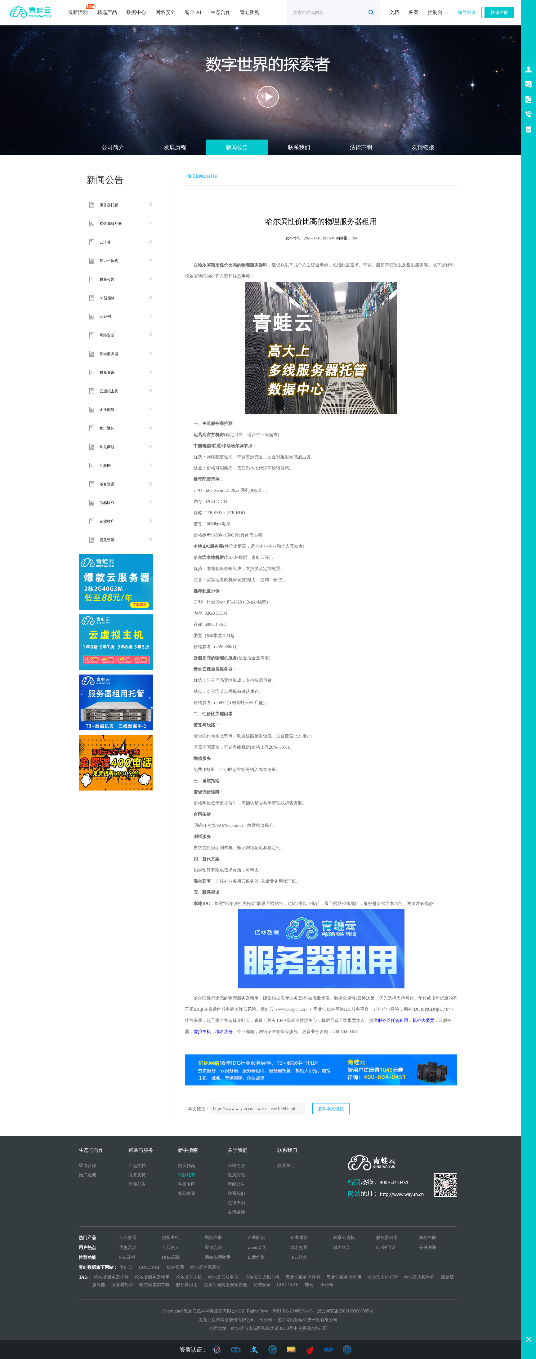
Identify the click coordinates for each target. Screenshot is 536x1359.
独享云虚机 (344, 1237)
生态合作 (220, 12)
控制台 (435, 12)
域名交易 (299, 1247)
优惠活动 (127, 1247)
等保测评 (427, 1247)
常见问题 (107, 447)
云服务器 (127, 1237)
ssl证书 (105, 316)
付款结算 (186, 1175)
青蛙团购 (250, 12)
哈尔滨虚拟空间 (419, 1277)
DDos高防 (171, 1257)
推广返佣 (107, 428)
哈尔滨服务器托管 (111, 1277)
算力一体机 (109, 261)
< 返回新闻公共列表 (201, 176)
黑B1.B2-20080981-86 (292, 1311)
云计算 (105, 242)
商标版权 (107, 503)
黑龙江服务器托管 (303, 1277)
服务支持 (137, 1175)
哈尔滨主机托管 (383, 1277)
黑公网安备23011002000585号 (345, 1311)
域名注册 (213, 1237)
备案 (413, 12)
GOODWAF (149, 1267)
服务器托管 (109, 205)
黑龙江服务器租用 (344, 1277)
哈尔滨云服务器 (223, 1277)
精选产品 (107, 12)
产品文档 (137, 1165)
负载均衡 (256, 1257)
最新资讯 (107, 372)
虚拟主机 (170, 1237)
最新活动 (78, 12)
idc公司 (326, 1284)
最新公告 (107, 279)
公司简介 (113, 147)
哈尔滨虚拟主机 (154, 1284)
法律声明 (361, 147)
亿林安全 (262, 1284)
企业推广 (107, 521)
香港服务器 (109, 354)
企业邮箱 (107, 410)
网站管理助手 (218, 1257)
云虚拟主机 (109, 391)
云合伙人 (170, 1247)
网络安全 (165, 12)
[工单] (528, 129)
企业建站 (299, 1237)
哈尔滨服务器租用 (152, 1277)
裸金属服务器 (111, 223)
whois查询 (257, 1247)
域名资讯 (107, 484)
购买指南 (186, 1165)
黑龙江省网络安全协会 (225, 1284)
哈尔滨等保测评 (205, 1267)
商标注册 (427, 1237)
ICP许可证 (386, 1247)
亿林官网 (175, 1267)
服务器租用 (387, 1237)
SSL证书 (127, 1257)
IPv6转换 (298, 1257)
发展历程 (175, 147)
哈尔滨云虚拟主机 (262, 1277)
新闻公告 (237, 147)
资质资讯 (107, 540)
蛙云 (309, 1284)
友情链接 (423, 147)
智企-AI (193, 12)
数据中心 (136, 12)
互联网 (105, 465)
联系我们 (299, 147)
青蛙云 (126, 1267)
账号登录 (467, 12)
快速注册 (499, 12)
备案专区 (186, 1184)
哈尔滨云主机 (189, 1277)
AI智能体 (107, 298)
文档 (394, 12)
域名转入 (342, 1247)
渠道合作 (87, 1165)
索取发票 (186, 1193)
